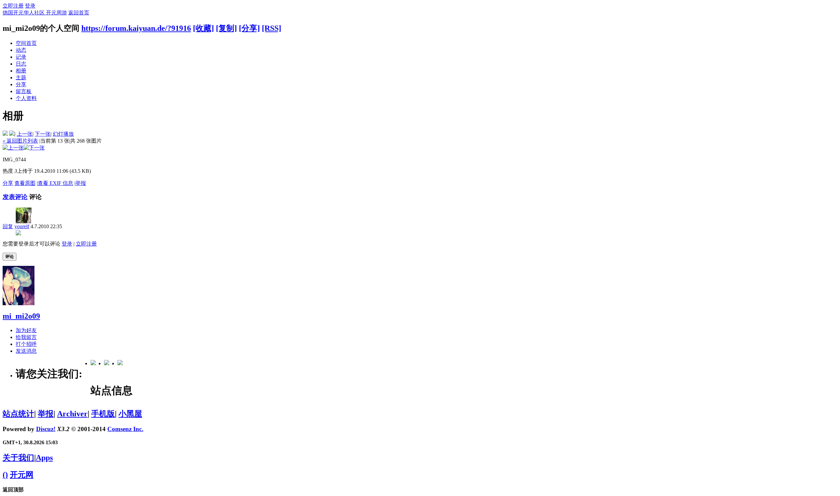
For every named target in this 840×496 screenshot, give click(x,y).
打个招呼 (26, 344)
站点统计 (18, 413)
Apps (44, 457)
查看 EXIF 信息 (55, 183)
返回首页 (78, 12)
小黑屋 (130, 413)
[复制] (226, 28)
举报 (80, 183)
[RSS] (271, 28)
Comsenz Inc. (125, 429)
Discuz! (45, 429)
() (5, 474)
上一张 (24, 134)
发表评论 (15, 196)
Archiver (72, 413)
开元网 (21, 474)
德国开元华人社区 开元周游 (35, 12)
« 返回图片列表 (20, 141)
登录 (30, 6)
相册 (21, 70)
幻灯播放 (63, 134)
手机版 (103, 413)
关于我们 (18, 457)
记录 (21, 57)
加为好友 (26, 330)
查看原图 (24, 183)
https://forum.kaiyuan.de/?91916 (136, 28)
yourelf (21, 226)
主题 (21, 77)
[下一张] (34, 147)
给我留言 (26, 337)
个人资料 (26, 98)
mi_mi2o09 (21, 316)
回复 (8, 226)
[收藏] (203, 28)
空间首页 (26, 43)
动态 (21, 50)
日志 (21, 64)
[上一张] (13, 147)
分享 (21, 84)
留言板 (24, 91)
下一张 (43, 134)
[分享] (249, 28)
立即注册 (13, 6)
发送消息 (26, 351)
